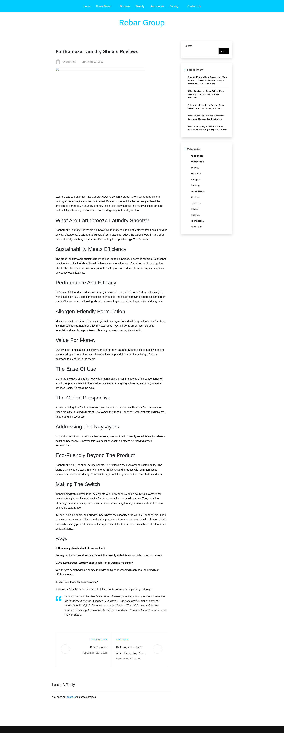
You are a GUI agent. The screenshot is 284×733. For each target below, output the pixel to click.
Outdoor (195, 214)
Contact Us (194, 6)
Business (125, 6)
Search (188, 45)
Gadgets (196, 179)
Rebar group (142, 22)
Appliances (197, 155)
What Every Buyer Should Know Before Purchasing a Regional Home (207, 128)
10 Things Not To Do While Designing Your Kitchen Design (130, 650)
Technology (197, 220)
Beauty (140, 6)
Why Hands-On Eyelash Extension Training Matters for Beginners (206, 117)
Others (195, 208)
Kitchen (195, 197)
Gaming (174, 6)
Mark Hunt (71, 62)
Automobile (157, 6)
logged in (71, 696)
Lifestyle (196, 203)
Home (86, 6)
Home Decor (103, 6)
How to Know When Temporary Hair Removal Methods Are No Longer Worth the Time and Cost (207, 80)
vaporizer (196, 226)
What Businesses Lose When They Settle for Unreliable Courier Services (206, 94)
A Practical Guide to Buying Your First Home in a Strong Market (206, 106)
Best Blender (98, 647)
